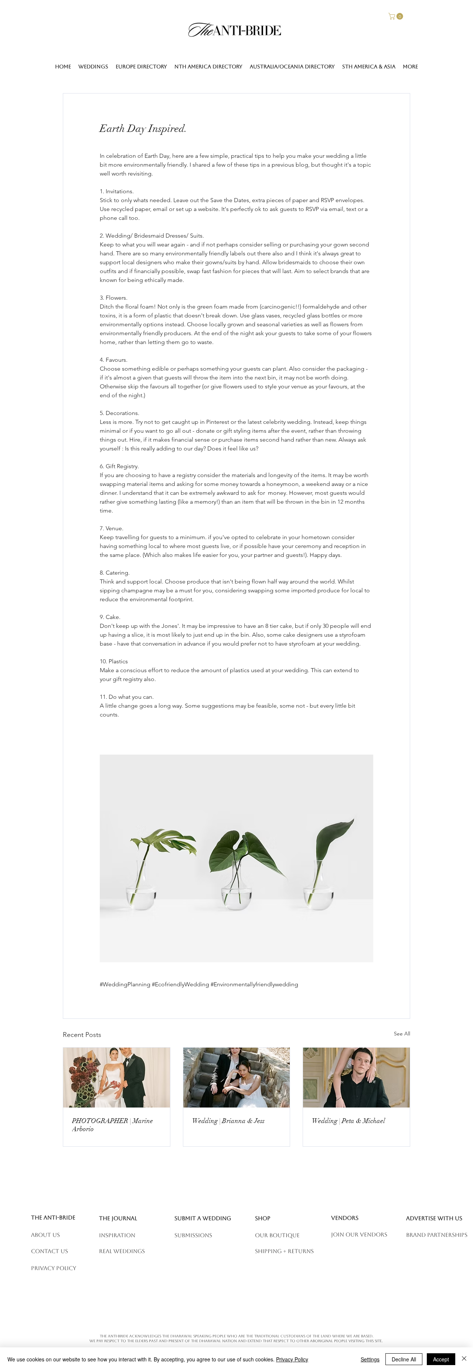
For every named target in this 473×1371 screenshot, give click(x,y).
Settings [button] (370, 1359)
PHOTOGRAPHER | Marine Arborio (112, 1125)
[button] (396, 16)
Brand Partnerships (436, 1235)
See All (402, 1033)
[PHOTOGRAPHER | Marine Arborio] (116, 1078)
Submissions (193, 1235)
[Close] (464, 1359)
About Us (45, 1235)
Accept (441, 1359)
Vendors (344, 1218)
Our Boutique (277, 1235)
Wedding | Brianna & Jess (228, 1121)
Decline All (404, 1359)
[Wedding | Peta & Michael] (356, 1078)
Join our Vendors (359, 1234)
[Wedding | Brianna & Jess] (236, 1078)
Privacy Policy (292, 1359)
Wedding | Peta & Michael (348, 1121)
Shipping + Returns (284, 1251)
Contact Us (49, 1251)
